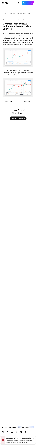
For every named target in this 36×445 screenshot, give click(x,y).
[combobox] (18, 13)
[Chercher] (18, 3)
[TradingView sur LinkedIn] (21, 432)
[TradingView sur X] (3, 432)
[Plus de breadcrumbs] (14, 20)
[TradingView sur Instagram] (16, 432)
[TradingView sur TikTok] (29, 432)
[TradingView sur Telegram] (25, 432)
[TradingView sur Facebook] (7, 432)
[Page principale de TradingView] (7, 3)
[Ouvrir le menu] (3, 3)
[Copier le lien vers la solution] (11, 29)
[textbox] (18, 13)
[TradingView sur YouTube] (12, 432)
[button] (7, 20)
